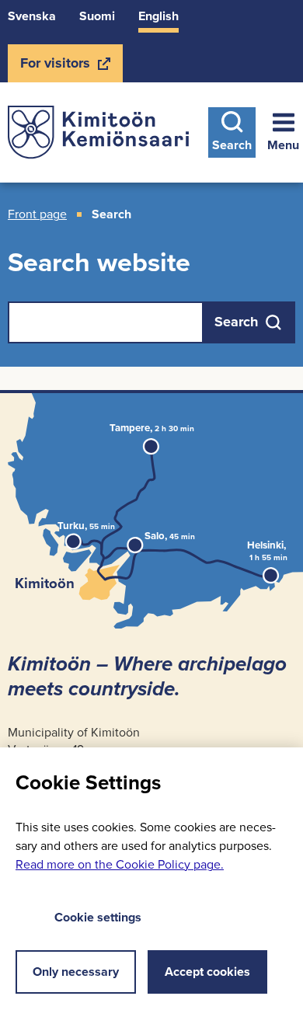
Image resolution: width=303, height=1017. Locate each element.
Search (232, 145)
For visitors (54, 67)
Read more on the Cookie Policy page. (120, 864)
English (158, 16)
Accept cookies (207, 971)
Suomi (97, 16)
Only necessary (76, 971)
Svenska (32, 16)
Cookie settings (97, 917)
